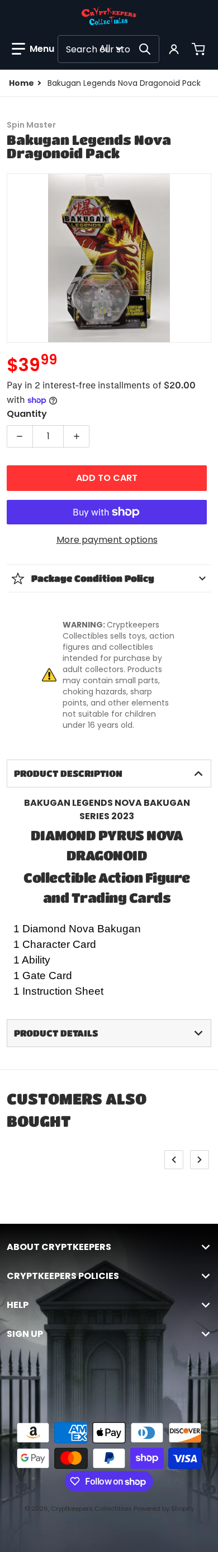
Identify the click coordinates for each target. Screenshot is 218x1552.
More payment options (107, 539)
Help (18, 1305)
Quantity (27, 413)
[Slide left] (173, 1159)
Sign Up (25, 1334)
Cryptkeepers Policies (63, 1276)
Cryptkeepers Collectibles (92, 1508)
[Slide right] (199, 1159)
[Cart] (199, 49)
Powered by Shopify (164, 1508)
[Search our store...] (144, 49)
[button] (33, 49)
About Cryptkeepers (59, 1247)
